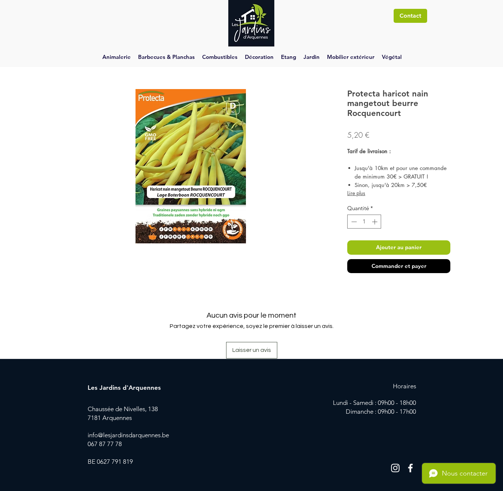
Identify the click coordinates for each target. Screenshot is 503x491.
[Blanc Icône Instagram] (395, 468)
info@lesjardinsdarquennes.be (128, 435)
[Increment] (375, 222)
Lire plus (356, 193)
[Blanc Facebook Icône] (410, 468)
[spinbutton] (364, 222)
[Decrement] (353, 222)
